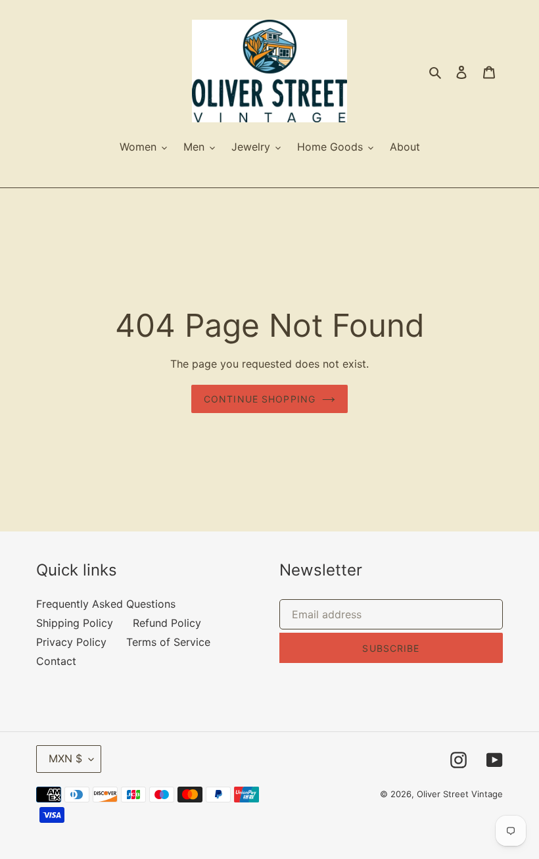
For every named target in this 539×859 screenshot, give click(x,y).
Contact (56, 661)
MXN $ (65, 758)
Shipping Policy (74, 622)
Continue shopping (260, 399)
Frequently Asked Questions (106, 603)
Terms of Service (168, 642)
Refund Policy (167, 622)
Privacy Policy (71, 642)
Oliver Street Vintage (460, 794)
